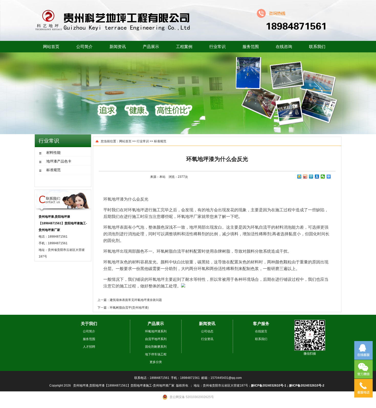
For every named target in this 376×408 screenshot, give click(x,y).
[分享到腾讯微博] (311, 176)
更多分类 (156, 362)
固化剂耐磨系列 (156, 346)
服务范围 (250, 46)
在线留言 (261, 331)
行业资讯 (207, 339)
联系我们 (317, 46)
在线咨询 (284, 46)
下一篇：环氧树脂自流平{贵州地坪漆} (123, 307)
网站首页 (51, 46)
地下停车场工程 (156, 354)
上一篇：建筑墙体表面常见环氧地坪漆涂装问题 (129, 300)
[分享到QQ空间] (299, 176)
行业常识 (217, 46)
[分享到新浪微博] (305, 176)
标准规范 (160, 141)
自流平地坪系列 (156, 339)
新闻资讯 (117, 46)
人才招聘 (89, 346)
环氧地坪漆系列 (156, 331)
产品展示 (151, 46)
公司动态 (207, 331)
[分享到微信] (323, 176)
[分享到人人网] (317, 176)
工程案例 (184, 46)
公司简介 (84, 46)
